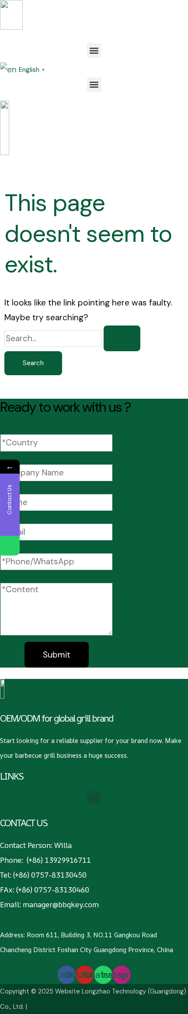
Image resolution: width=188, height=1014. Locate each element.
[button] (94, 50)
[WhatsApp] (10, 546)
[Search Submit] (122, 338)
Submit (56, 654)
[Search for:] (72, 338)
